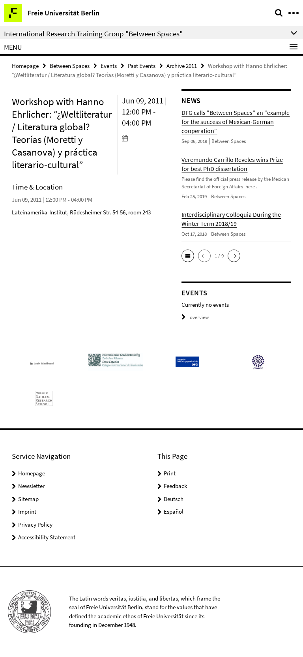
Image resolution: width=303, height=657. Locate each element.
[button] (187, 256)
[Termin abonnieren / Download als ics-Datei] (146, 137)
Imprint (27, 511)
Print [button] (170, 473)
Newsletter (31, 486)
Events (109, 65)
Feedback (175, 486)
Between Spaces (70, 65)
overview (199, 317)
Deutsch (173, 499)
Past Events (141, 65)
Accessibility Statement (46, 537)
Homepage (25, 65)
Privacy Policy (35, 524)
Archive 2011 (181, 65)
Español (173, 511)
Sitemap (28, 499)
